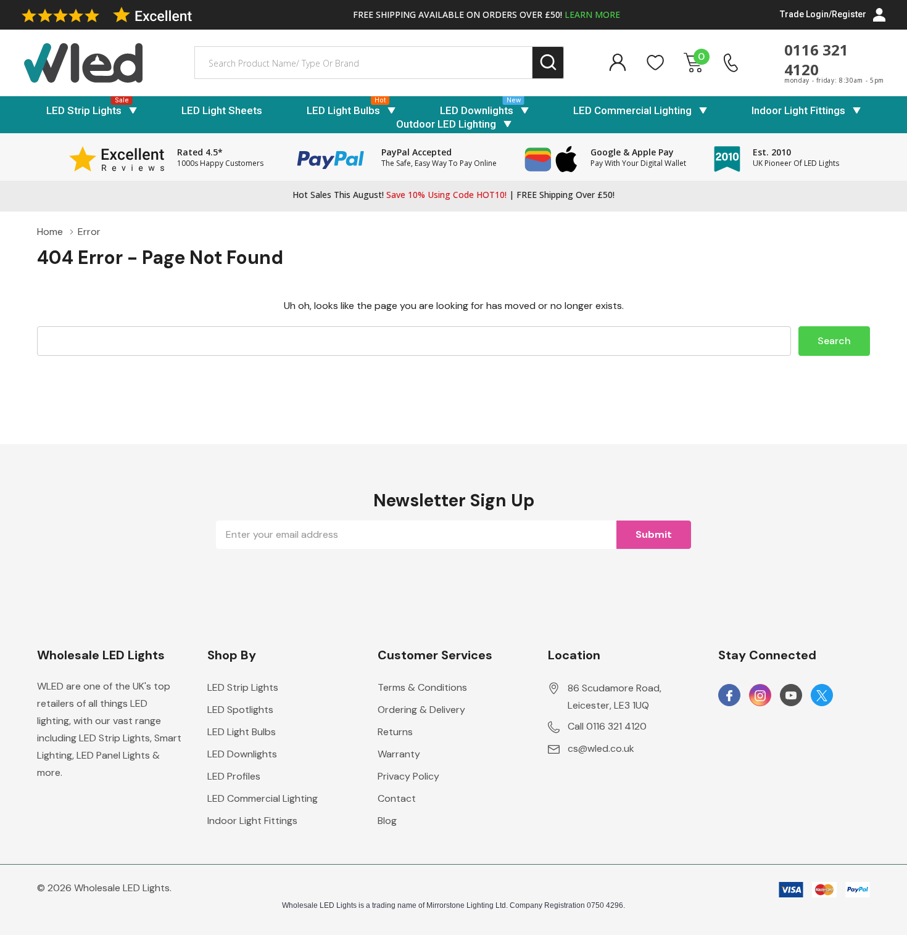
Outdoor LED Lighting (446, 124)
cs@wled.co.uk (601, 748)
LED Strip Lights (84, 110)
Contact (397, 798)
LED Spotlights (240, 709)
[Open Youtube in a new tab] (791, 695)
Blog (387, 820)
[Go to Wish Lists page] (655, 62)
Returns (395, 731)
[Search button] (548, 62)
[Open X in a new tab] (821, 695)
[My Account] (617, 62)
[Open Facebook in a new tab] (729, 695)
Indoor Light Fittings (798, 110)
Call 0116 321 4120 (607, 726)
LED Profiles (233, 776)
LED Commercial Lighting (632, 110)
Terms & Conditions (422, 687)
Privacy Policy (408, 776)
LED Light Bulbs (343, 110)
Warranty (399, 754)
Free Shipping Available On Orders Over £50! (486, 14)
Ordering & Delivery (421, 709)
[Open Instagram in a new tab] (760, 695)
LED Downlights (476, 110)
